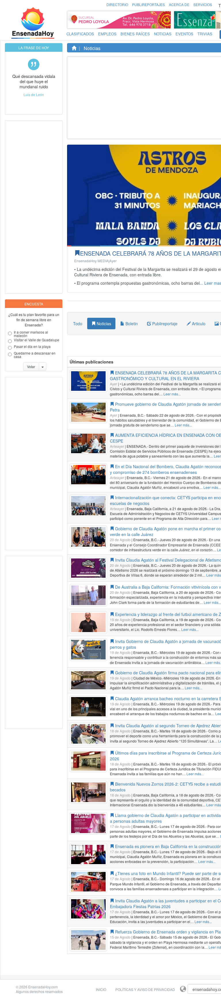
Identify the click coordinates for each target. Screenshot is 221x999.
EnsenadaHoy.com (43, 986)
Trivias (204, 34)
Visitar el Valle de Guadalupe (36, 340)
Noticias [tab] (103, 323)
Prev (180, 20)
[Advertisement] (28, 207)
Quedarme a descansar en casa (35, 354)
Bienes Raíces (135, 34)
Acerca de (179, 4)
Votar (31, 366)
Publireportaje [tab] (164, 323)
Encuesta (33, 303)
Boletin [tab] (131, 323)
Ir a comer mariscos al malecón (31, 333)
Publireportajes (148, 4)
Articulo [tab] (198, 323)
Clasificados (80, 34)
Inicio (101, 989)
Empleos (107, 34)
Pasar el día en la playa (32, 347)
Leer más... (172, 393)
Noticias (163, 34)
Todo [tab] (77, 323)
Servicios (202, 4)
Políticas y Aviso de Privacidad (145, 989)
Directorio (117, 4)
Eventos (184, 34)
